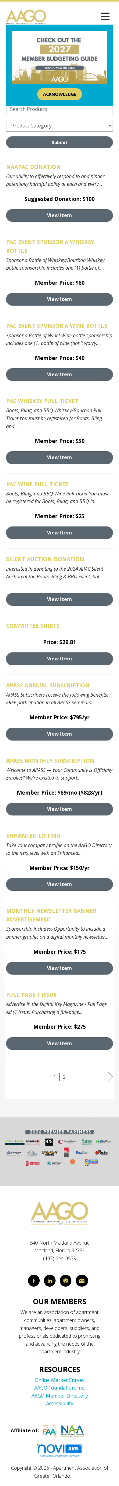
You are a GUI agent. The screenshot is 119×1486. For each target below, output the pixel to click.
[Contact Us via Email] (82, 1281)
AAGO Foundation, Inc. (59, 1387)
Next (110, 1077)
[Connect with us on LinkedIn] (50, 1281)
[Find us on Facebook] (34, 1281)
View (59, 215)
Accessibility (59, 1403)
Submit (59, 142)
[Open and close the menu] (80, 16)
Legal (78, 1475)
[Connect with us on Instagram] (65, 1281)
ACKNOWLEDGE (59, 94)
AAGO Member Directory (59, 1395)
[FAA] (50, 1430)
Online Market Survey (60, 1380)
